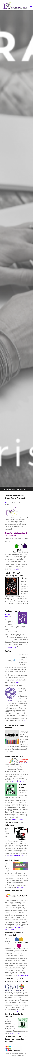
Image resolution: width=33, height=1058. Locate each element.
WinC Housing (16, 569)
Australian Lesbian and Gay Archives (16, 855)
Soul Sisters (20, 887)
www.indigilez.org (9, 608)
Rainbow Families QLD (17, 781)
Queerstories (8, 753)
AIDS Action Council (23, 975)
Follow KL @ (8, 857)
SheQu (17, 682)
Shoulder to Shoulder (15, 1033)
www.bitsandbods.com (18, 819)
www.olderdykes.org (10, 647)
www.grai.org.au (14, 1011)
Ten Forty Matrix (7, 615)
